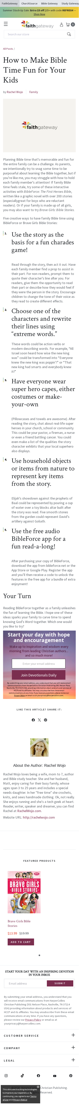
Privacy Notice (20, 1099)
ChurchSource (29, 3)
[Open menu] (6, 24)
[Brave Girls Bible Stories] (24, 892)
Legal (9, 1060)
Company (12, 1048)
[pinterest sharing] (45, 720)
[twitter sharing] (39, 720)
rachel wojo (15, 92)
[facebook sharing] (33, 720)
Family (33, 92)
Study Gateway (70, 3)
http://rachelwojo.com (39, 817)
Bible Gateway (49, 3)
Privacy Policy (33, 1019)
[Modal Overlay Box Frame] (39, 665)
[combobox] (39, 34)
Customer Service (21, 1035)
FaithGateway (10, 3)
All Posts (8, 48)
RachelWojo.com (29, 811)
